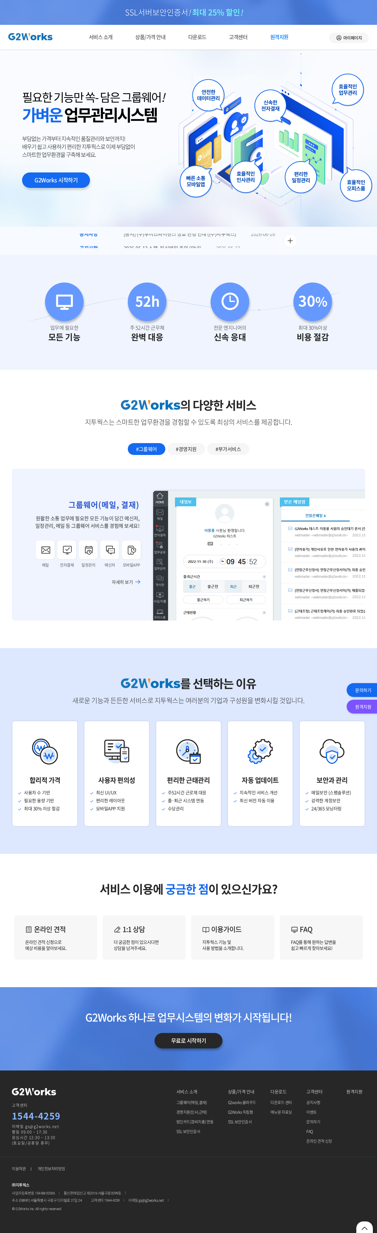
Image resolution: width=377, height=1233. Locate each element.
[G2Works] (34, 1091)
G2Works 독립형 (240, 1112)
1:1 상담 (136, 937)
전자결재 (67, 565)
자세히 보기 (122, 582)
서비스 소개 (101, 37)
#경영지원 (186, 449)
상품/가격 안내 (150, 37)
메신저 (110, 565)
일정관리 (88, 565)
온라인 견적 (45, 937)
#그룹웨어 (146, 449)
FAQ (313, 937)
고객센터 (238, 37)
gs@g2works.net (42, 1126)
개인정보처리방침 (51, 1168)
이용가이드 (222, 937)
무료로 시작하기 (188, 1041)
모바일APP (131, 565)
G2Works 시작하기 (56, 180)
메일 (45, 565)
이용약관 (19, 1168)
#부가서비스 (228, 449)
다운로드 (197, 37)
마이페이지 (352, 38)
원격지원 (354, 1091)
